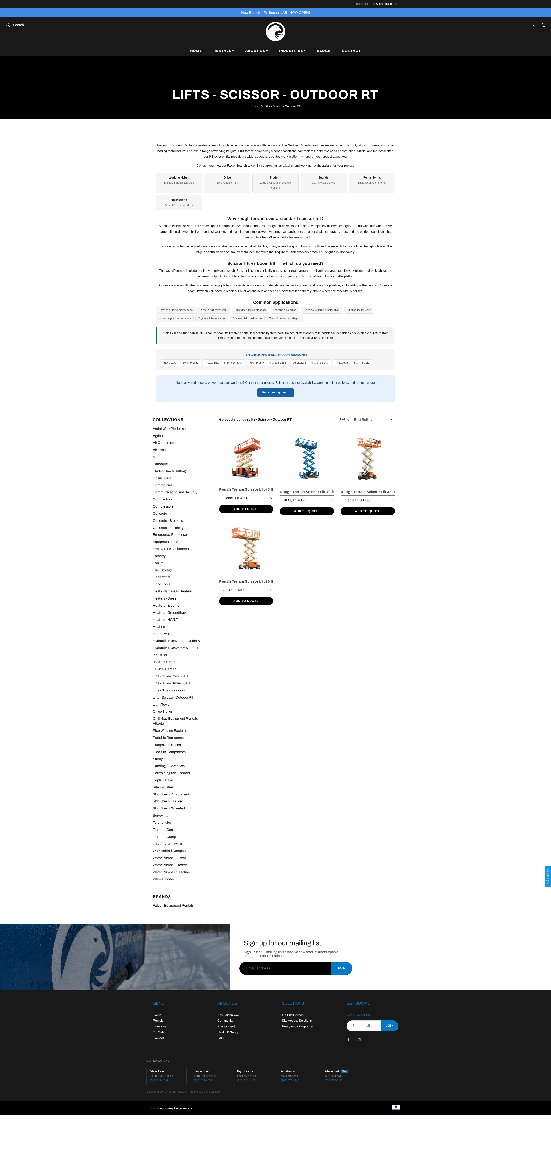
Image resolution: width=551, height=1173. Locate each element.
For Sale (158, 1032)
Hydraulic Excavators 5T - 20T (175, 648)
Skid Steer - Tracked (168, 801)
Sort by (344, 419)
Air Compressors (165, 442)
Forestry (159, 556)
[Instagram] (358, 1039)
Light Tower (162, 704)
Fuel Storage (163, 570)
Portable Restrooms (168, 738)
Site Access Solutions (297, 1020)
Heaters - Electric (166, 605)
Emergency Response (170, 534)
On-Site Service (293, 1015)
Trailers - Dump (164, 837)
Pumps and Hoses (167, 745)
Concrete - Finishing (168, 528)
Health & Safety (228, 1032)
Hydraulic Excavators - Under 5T (177, 641)
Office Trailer (162, 711)
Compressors (163, 506)
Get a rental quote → (275, 392)
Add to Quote (246, 509)
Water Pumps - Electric (170, 865)
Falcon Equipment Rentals (173, 905)
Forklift (158, 563)
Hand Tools (161, 584)
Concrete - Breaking (168, 520)
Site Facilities (163, 787)
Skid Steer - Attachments (172, 794)
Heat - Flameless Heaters (172, 591)
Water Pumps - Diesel (169, 858)
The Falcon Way (228, 1015)
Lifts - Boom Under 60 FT (171, 683)
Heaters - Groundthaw (170, 612)
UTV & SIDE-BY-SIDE (169, 844)
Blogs (324, 51)
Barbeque (160, 464)
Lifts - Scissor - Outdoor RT (173, 697)
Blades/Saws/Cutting (169, 471)
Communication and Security (175, 492)
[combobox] (373, 419)
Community (225, 1020)
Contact (351, 51)
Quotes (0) (547, 876)
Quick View (246, 457)
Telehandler (162, 822)
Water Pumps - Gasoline (171, 872)
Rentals (222, 51)
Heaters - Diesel (165, 598)
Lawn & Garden (164, 669)
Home (196, 51)
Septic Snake (163, 780)
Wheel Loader (163, 879)
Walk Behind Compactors (172, 851)
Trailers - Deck (164, 829)
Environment (226, 1026)
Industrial (160, 655)
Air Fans (159, 450)
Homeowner (162, 633)
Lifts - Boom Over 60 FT (171, 676)
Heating (159, 626)
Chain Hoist (162, 478)
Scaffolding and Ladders (171, 773)
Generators (161, 577)
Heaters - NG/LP (165, 619)
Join (341, 968)
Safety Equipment (166, 759)
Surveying (160, 815)
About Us (255, 51)
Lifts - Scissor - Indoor (169, 690)
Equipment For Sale (168, 542)
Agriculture (161, 436)
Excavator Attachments (171, 549)
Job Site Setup (164, 662)
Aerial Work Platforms (169, 428)
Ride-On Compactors (169, 752)
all (154, 457)
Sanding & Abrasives (169, 766)
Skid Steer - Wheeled (169, 808)
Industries (291, 51)
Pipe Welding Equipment (172, 730)
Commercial (162, 485)
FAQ (220, 1038)
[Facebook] (349, 1039)
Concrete (160, 513)
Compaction (162, 499)
